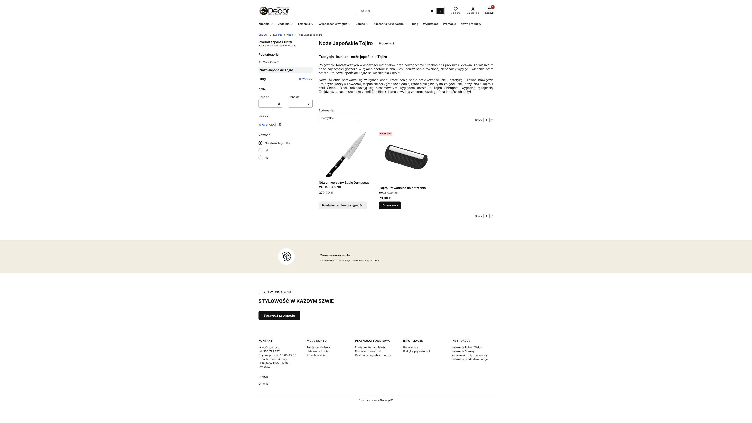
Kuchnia (277, 34)
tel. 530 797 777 (269, 351)
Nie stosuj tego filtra (277, 143)
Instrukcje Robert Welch (467, 347)
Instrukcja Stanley (463, 351)
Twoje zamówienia (318, 347)
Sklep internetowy (374, 400)
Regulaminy (410, 347)
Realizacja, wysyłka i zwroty (373, 355)
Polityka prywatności (416, 351)
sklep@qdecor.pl (269, 347)
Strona (479, 119)
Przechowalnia (316, 355)
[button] (440, 11)
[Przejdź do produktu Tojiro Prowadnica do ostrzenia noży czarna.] (406, 157)
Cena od (263, 97)
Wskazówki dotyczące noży (470, 355)
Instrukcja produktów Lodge (470, 359)
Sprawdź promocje (279, 315)
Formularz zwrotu (366, 351)
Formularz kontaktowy (272, 359)
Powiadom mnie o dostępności (342, 205)
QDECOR (263, 34)
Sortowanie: (326, 110)
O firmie (263, 383)
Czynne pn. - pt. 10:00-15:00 (277, 355)
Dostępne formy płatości (370, 347)
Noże (290, 34)
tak (267, 150)
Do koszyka (390, 205)
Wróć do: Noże (271, 62)
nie (266, 157)
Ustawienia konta (318, 351)
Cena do (294, 97)
